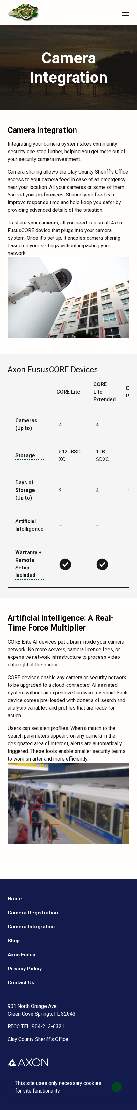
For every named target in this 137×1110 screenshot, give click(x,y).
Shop (14, 941)
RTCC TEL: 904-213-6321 (36, 1027)
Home (15, 899)
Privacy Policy (25, 969)
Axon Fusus (21, 955)
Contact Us (21, 983)
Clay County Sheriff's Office (38, 1039)
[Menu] (125, 12)
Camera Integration (31, 927)
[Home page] (24, 13)
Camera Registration (33, 913)
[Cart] (110, 12)
